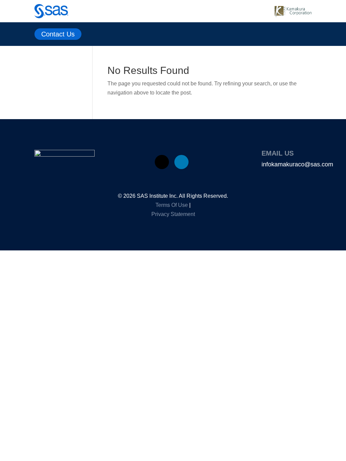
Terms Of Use (171, 205)
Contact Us (58, 34)
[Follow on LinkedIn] (181, 162)
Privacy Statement (173, 214)
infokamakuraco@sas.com (297, 164)
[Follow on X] (162, 162)
